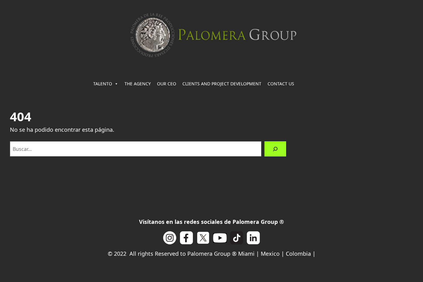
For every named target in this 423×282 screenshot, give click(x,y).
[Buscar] (275, 148)
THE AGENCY (137, 84)
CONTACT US (281, 84)
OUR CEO (166, 84)
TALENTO (102, 84)
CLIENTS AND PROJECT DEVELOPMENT (221, 84)
